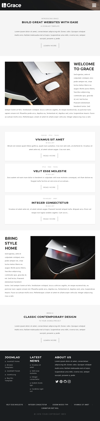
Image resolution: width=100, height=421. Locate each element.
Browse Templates (9, 366)
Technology (47, 199)
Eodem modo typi (61, 404)
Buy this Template (9, 379)
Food (49, 167)
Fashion (44, 135)
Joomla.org (11, 375)
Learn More (50, 46)
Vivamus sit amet (82, 404)
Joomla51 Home (13, 361)
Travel (56, 135)
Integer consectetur (37, 404)
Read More (49, 156)
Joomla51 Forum (13, 371)
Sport (55, 199)
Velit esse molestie (14, 404)
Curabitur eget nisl (50, 408)
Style (50, 135)
